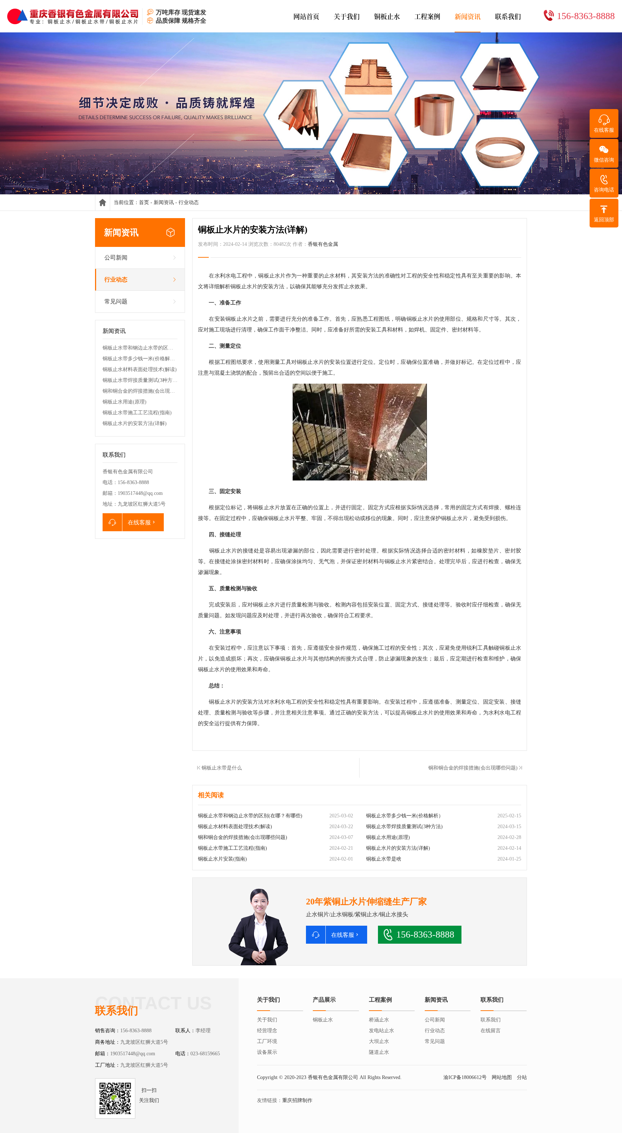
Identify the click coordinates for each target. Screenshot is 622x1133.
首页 (144, 202)
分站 (522, 1077)
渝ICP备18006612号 (465, 1077)
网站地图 (502, 1077)
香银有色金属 (323, 244)
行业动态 (189, 202)
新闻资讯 (164, 202)
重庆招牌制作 (297, 1100)
